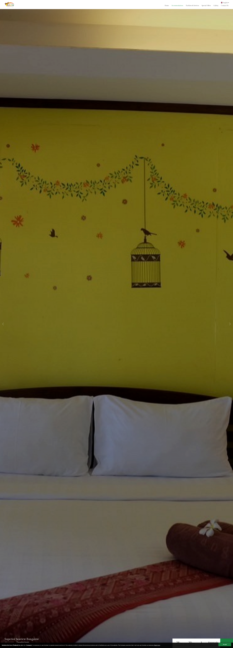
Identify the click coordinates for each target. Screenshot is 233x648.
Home (167, 5)
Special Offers (206, 5)
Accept (225, 644)
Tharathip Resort (22, 642)
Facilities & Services (192, 5)
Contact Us (224, 5)
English (225, 2)
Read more (157, 645)
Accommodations (177, 5)
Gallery (215, 5)
